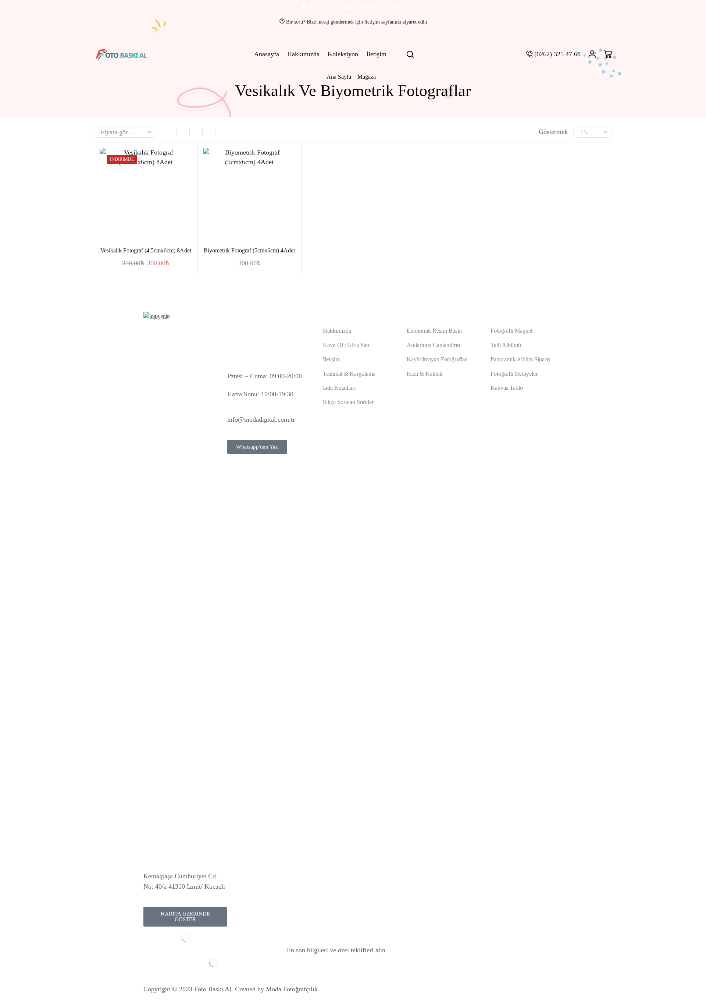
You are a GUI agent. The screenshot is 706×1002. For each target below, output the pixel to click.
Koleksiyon (343, 54)
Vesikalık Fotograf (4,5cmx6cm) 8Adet (145, 250)
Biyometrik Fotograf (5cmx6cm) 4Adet (249, 250)
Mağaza (366, 77)
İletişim (376, 54)
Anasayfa (266, 54)
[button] (185, 917)
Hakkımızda (303, 54)
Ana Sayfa (339, 77)
